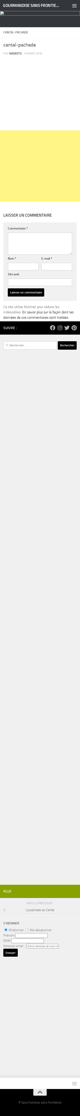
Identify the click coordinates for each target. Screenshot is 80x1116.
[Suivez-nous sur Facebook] (52, 327)
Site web (13, 274)
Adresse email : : (14, 946)
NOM (7, 941)
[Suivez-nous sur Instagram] (59, 327)
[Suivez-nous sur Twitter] (67, 327)
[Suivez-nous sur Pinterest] (74, 327)
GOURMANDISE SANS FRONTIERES (31, 5)
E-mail (46, 258)
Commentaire (18, 228)
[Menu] (74, 5)
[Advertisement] (40, 166)
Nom (12, 258)
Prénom (9, 935)
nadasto (15, 53)
